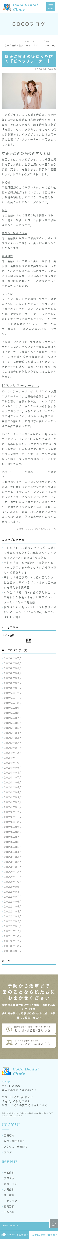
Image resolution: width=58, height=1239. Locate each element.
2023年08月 (13, 832)
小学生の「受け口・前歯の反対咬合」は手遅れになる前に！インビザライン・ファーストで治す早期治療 (30, 597)
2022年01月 (13, 926)
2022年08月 (13, 891)
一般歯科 (9, 1172)
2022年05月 (13, 906)
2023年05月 (13, 847)
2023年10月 (13, 822)
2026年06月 (13, 663)
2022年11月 (13, 877)
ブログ (8, 1152)
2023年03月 (13, 857)
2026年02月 (13, 683)
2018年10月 (13, 946)
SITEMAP (14, 1225)
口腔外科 (9, 1212)
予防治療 (9, 1178)
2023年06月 (13, 842)
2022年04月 (13, 911)
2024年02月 (13, 802)
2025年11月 (13, 698)
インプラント (12, 1201)
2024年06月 (13, 782)
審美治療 (9, 1206)
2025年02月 (13, 743)
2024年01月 (13, 807)
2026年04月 (13, 673)
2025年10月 (13, 703)
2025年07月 (13, 718)
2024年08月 (13, 772)
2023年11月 (13, 817)
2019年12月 (13, 941)
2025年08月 (13, 713)
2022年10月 (13, 882)
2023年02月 (13, 862)
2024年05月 (13, 787)
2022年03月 (13, 916)
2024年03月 (13, 797)
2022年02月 (13, 921)
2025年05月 (13, 728)
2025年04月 (13, 733)
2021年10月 (13, 936)
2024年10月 (13, 762)
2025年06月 (13, 723)
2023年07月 (13, 837)
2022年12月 (13, 872)
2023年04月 (13, 852)
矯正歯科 (9, 1195)
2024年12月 (13, 753)
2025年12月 (13, 693)
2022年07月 (13, 896)
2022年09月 (13, 886)
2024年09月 (13, 767)
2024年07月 (13, 777)
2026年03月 (13, 678)
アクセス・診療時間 (16, 1147)
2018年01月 (13, 951)
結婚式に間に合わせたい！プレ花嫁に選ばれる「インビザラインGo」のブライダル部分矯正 (30, 612)
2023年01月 (13, 867)
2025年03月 (13, 738)
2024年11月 (13, 757)
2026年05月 (13, 668)
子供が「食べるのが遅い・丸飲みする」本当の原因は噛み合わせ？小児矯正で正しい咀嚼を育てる (30, 567)
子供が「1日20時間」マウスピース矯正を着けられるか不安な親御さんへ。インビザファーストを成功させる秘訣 (30, 553)
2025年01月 (13, 748)
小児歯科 (9, 1189)
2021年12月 (13, 931)
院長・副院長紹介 (14, 1141)
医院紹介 (9, 1135)
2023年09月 (13, 827)
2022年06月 (13, 901)
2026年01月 (13, 688)
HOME (6, 1225)
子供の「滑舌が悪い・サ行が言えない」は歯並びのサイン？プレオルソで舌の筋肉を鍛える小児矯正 (30, 582)
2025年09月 (13, 708)
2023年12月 (13, 812)
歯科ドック (10, 1184)
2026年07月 (13, 658)
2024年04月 (13, 792)
